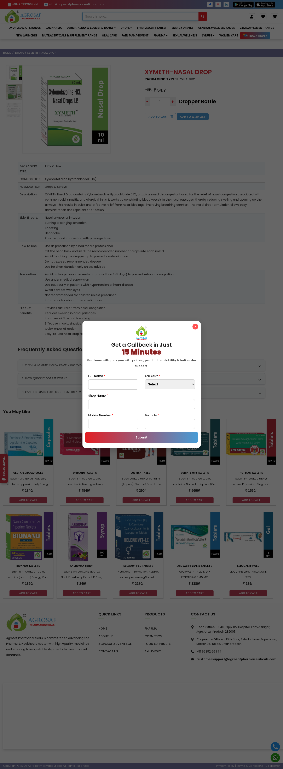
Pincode (152, 415)
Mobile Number (100, 415)
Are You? (152, 376)
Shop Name (98, 396)
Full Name (96, 376)
